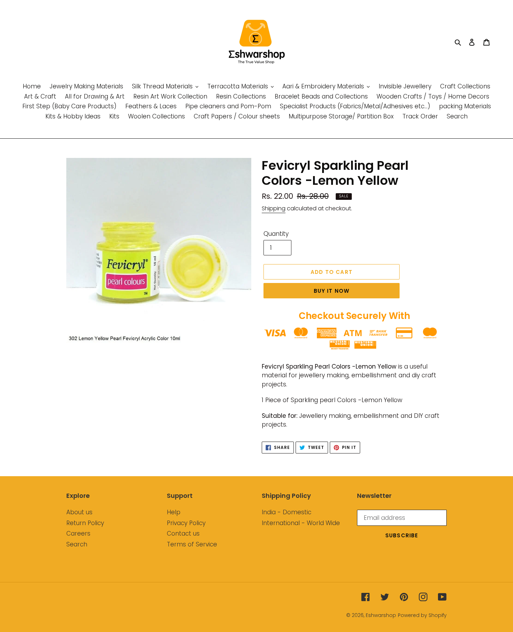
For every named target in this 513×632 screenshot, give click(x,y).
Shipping (273, 208)
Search (76, 544)
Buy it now (332, 291)
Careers (78, 533)
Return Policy (85, 523)
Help (173, 512)
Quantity (276, 234)
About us (79, 512)
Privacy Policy (186, 523)
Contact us (183, 533)
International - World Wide (301, 523)
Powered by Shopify (422, 615)
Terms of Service (192, 544)
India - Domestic (286, 512)
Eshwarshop (381, 615)
